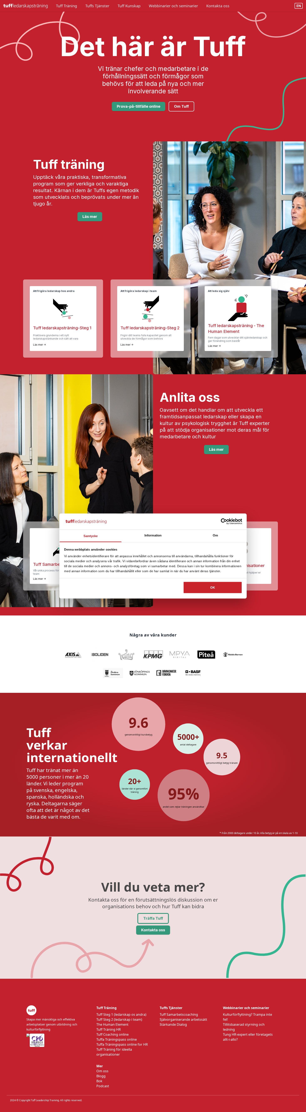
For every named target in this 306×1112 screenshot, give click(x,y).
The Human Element (112, 1024)
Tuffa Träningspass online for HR (122, 1044)
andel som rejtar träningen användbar (183, 806)
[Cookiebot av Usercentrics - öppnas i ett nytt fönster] (224, 521)
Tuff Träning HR (108, 1029)
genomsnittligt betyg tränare (222, 762)
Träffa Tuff (153, 918)
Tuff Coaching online (112, 1034)
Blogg (101, 1076)
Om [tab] (215, 535)
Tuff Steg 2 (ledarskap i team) (119, 1019)
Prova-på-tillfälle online (138, 106)
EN (298, 6)
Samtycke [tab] (90, 535)
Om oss (102, 1071)
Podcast (102, 1086)
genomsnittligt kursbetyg (138, 734)
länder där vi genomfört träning (135, 790)
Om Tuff (181, 106)
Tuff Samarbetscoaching (179, 1014)
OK (212, 587)
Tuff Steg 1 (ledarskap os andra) (121, 1014)
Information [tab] (153, 535)
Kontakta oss (153, 930)
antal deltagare (188, 744)
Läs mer (89, 216)
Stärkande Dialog (173, 1024)
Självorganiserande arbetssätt (183, 1019)
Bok (99, 1081)
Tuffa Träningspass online (116, 1039)
